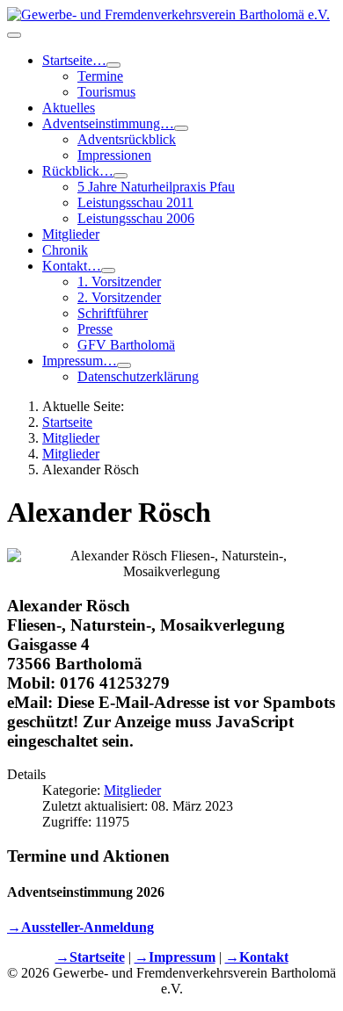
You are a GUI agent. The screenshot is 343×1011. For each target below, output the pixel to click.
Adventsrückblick (126, 139)
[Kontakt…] (108, 270)
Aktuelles (68, 107)
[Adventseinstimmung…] (181, 128)
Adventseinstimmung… (108, 123)
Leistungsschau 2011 (135, 202)
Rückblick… (77, 170)
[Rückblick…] (120, 175)
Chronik (65, 249)
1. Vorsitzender (119, 281)
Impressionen (114, 155)
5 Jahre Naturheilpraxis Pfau (156, 186)
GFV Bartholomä (126, 344)
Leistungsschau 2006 (135, 218)
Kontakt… (71, 265)
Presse (95, 328)
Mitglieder (70, 234)
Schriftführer (112, 313)
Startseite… (74, 60)
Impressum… (79, 360)
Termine (100, 76)
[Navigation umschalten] (14, 35)
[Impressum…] (124, 365)
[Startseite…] (113, 65)
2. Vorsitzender (119, 297)
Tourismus (106, 91)
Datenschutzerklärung (138, 376)
